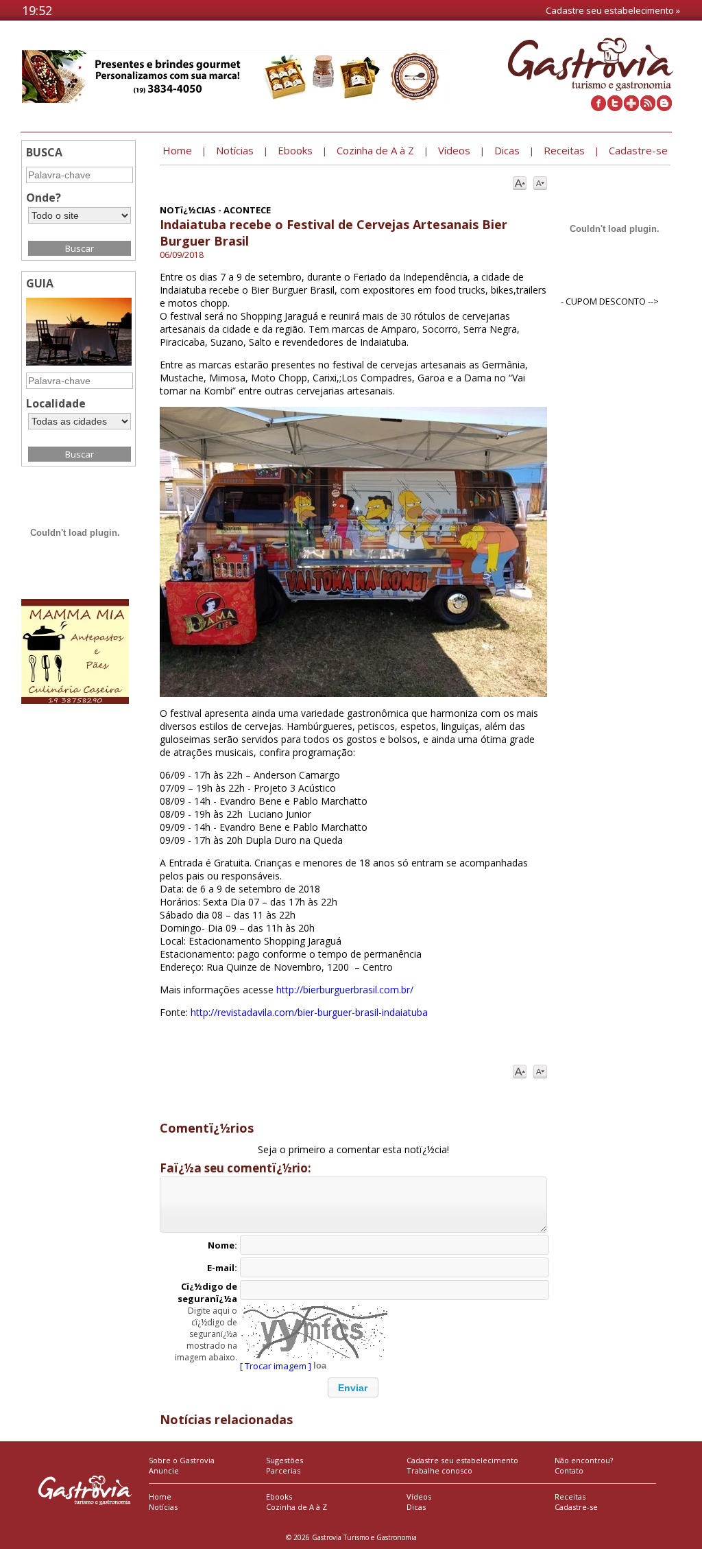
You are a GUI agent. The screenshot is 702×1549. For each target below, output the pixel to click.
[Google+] (631, 108)
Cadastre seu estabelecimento (462, 1460)
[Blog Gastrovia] (664, 108)
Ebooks (279, 1496)
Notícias (163, 1507)
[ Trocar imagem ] (275, 1366)
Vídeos (419, 1496)
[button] (353, 1387)
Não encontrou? (584, 1460)
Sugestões (284, 1460)
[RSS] (647, 108)
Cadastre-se (576, 1507)
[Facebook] (598, 108)
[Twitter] (614, 108)
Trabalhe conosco (439, 1470)
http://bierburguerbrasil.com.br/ (344, 989)
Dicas (416, 1507)
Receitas (570, 1496)
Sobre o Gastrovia (182, 1460)
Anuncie (164, 1470)
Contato (569, 1470)
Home (160, 1496)
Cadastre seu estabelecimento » (613, 10)
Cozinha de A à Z (296, 1507)
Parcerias (283, 1470)
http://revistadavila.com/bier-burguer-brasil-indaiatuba (309, 1012)
